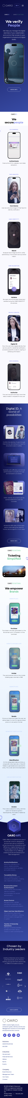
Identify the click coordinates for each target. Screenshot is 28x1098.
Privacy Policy (8, 1093)
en (16, 5)
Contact (4, 1079)
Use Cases (5, 1077)
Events (4, 1064)
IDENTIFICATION (7, 1044)
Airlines (4, 1059)
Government (6, 1054)
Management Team (8, 1074)
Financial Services (7, 1056)
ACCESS (4, 1046)
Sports (4, 1061)
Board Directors (7, 1072)
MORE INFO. (14, 89)
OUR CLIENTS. (14, 1009)
